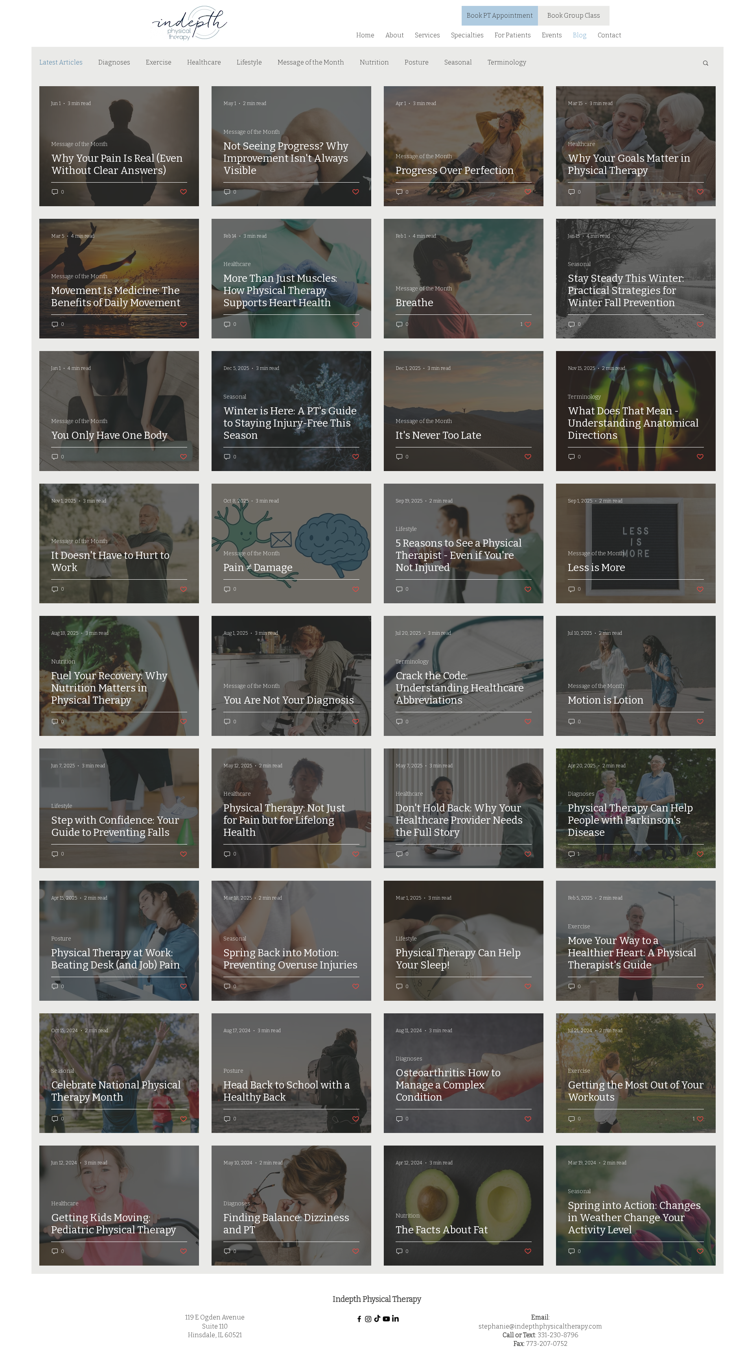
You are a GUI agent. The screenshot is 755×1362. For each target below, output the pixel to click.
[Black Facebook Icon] (359, 1319)
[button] (394, 35)
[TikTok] (377, 1319)
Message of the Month (311, 62)
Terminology (507, 62)
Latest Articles (61, 62)
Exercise (158, 62)
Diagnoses (114, 62)
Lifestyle (249, 62)
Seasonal (458, 62)
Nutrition (374, 62)
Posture (417, 62)
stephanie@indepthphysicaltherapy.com (540, 1326)
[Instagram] (368, 1319)
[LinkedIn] (395, 1319)
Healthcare (204, 62)
